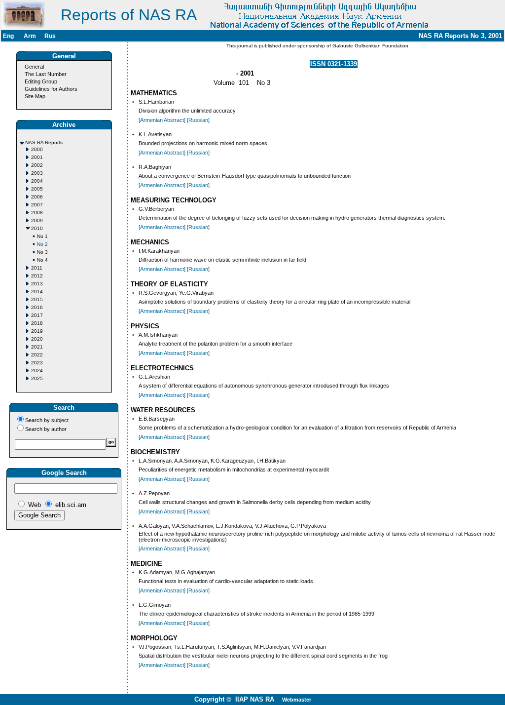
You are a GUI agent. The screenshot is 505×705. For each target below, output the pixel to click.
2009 (37, 220)
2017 (37, 315)
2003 (37, 173)
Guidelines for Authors (51, 89)
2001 (37, 157)
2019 (37, 331)
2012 (37, 275)
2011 (36, 268)
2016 (37, 307)
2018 (37, 323)
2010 (37, 228)
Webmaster (296, 700)
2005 (37, 189)
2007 (37, 204)
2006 (37, 196)
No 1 (42, 236)
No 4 (42, 260)
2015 (37, 299)
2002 (37, 165)
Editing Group (41, 81)
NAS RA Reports (44, 142)
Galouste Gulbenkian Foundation (369, 45)
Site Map (35, 96)
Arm (30, 36)
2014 (37, 291)
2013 (37, 283)
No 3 (42, 252)
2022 (37, 354)
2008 (37, 212)
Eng (8, 36)
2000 (37, 149)
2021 (37, 347)
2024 (37, 370)
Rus (50, 36)
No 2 (42, 244)
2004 (37, 181)
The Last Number (46, 74)
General (34, 67)
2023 (37, 362)
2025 (37, 378)
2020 (37, 339)
